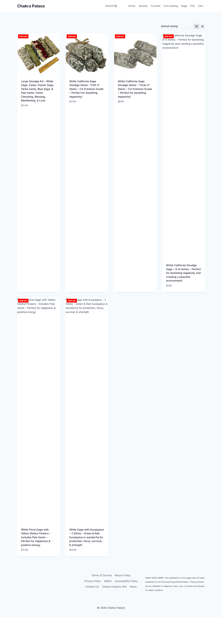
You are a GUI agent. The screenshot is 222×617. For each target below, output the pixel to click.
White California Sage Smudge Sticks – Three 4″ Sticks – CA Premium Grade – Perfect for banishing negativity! (135, 89)
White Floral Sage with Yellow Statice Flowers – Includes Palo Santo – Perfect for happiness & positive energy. (36, 537)
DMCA (108, 581)
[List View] (202, 26)
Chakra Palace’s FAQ (114, 586)
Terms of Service (101, 575)
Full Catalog (171, 5)
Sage (184, 5)
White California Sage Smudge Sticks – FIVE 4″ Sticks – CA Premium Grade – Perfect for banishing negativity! (86, 89)
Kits (192, 5)
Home (131, 5)
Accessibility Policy (126, 581)
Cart (200, 5)
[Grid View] (196, 26)
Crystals (156, 5)
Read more (27, 114)
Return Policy (123, 575)
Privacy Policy (92, 581)
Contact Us (92, 586)
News (133, 586)
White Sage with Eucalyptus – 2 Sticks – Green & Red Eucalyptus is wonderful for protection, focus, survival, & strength (86, 537)
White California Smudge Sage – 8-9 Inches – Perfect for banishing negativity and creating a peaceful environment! (183, 273)
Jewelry (143, 5)
